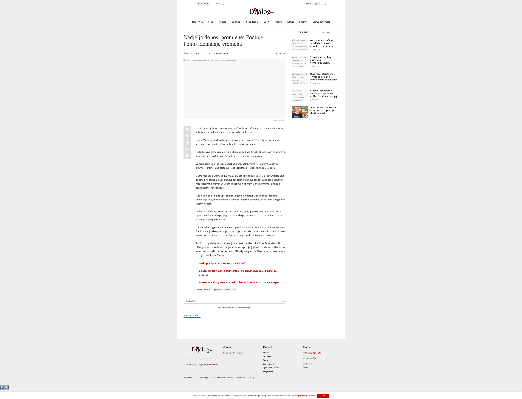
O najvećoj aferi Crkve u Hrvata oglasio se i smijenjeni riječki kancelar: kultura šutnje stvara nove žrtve (324, 79)
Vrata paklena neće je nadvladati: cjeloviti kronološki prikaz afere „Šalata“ (322, 44)
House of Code (212, 365)
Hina (197, 53)
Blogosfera (268, 371)
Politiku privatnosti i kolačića (303, 395)
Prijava (308, 4)
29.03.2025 (207, 53)
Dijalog (222, 22)
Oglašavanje (240, 378)
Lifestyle (303, 22)
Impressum (188, 378)
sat (234, 290)
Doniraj (220, 4)
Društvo (278, 22)
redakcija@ (308, 353)
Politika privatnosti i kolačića (221, 378)
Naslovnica (197, 22)
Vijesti (211, 22)
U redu (323, 396)
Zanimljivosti (269, 364)
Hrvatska (218, 53)
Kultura (290, 22)
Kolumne (236, 22)
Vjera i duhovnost (321, 22)
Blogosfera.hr (252, 22)
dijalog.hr (317, 353)
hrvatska (207, 290)
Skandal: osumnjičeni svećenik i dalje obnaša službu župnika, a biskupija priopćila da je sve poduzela (324, 96)
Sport (266, 22)
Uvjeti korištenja (201, 378)
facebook (204, 4)
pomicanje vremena (222, 290)
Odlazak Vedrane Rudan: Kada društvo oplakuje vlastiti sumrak (323, 110)
